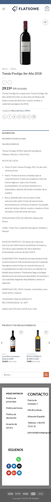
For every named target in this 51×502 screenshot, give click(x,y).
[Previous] (2, 348)
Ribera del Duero (17, 111)
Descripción (8, 133)
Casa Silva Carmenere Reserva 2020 (10, 357)
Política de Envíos (14, 408)
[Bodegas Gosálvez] (25, 9)
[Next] (49, 348)
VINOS (13, 69)
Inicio (5, 69)
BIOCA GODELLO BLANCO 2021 (34, 357)
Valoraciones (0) (10, 144)
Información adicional (14, 139)
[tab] (25, 133)
